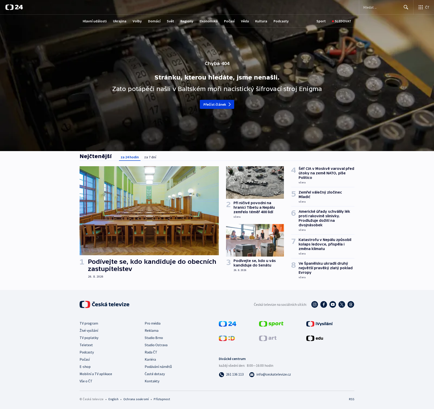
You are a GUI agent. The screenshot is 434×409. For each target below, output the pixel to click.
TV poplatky (89, 337)
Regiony (186, 21)
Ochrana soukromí (136, 399)
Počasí (229, 21)
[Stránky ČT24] (227, 323)
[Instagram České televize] (314, 304)
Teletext (86, 345)
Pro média (152, 323)
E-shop (85, 366)
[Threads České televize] (350, 304)
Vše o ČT (86, 381)
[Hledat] (406, 7)
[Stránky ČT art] (267, 338)
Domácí (154, 21)
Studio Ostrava (156, 345)
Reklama (151, 330)
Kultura (261, 21)
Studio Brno (154, 337)
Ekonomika (209, 21)
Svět (170, 21)
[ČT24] (14, 7)
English (113, 399)
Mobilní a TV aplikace (96, 374)
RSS (351, 399)
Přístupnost (162, 399)
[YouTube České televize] (332, 304)
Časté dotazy (155, 374)
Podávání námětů (158, 366)
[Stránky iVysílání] (319, 323)
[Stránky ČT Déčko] (227, 338)
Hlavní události (95, 21)
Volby (137, 21)
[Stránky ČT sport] (271, 323)
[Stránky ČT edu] (314, 338)
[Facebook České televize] (323, 304)
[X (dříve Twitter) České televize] (341, 304)
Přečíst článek (214, 104)
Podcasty (281, 21)
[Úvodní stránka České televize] (105, 304)
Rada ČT (151, 352)
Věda (245, 21)
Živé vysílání (89, 330)
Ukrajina (119, 21)
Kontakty (152, 381)
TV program (89, 323)
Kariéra (150, 359)
